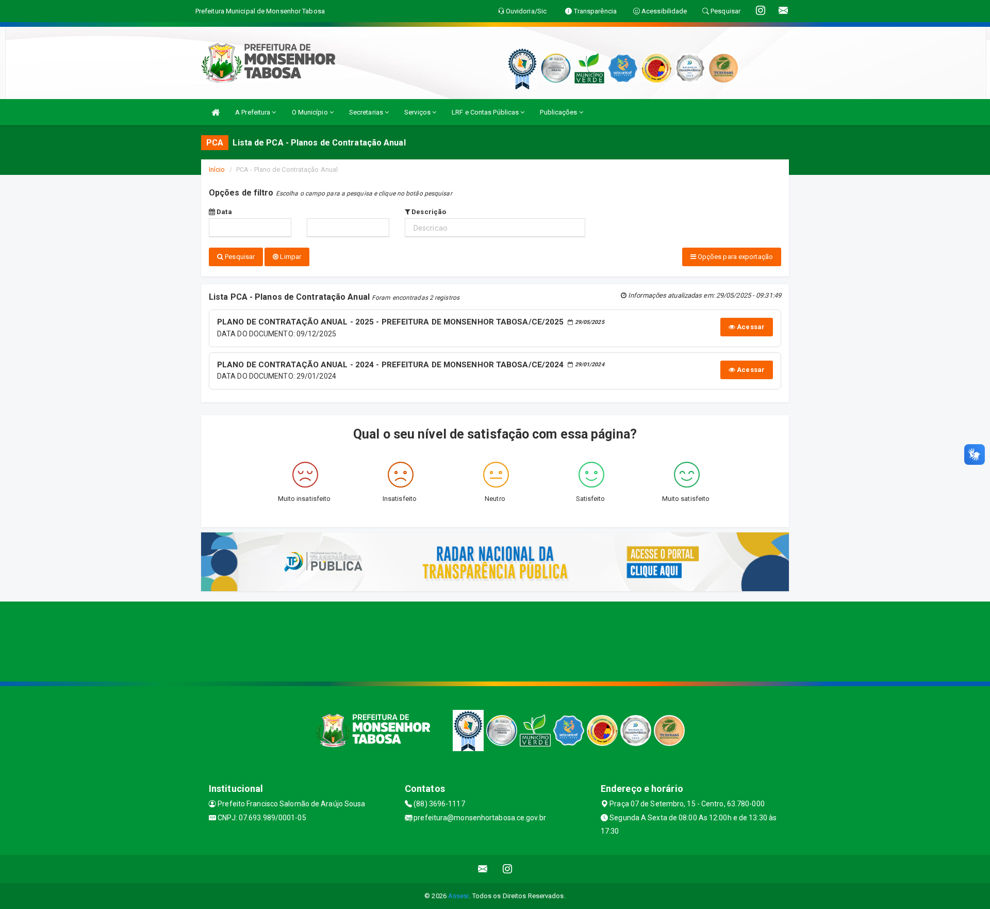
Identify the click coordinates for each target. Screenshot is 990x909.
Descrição (428, 212)
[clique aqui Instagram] (508, 869)
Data (223, 212)
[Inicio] (215, 112)
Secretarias (367, 112)
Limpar (289, 257)
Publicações (559, 112)
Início (217, 169)
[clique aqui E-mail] (483, 869)
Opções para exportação (734, 257)
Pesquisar (239, 257)
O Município (310, 112)
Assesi (458, 896)
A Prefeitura (253, 112)
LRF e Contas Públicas (486, 112)
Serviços (418, 112)
